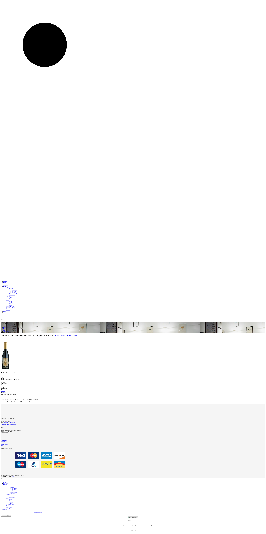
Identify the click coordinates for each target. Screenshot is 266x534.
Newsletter (5, 285)
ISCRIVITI (133, 530)
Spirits (7, 300)
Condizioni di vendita (5, 443)
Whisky (10, 301)
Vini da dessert (12, 295)
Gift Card (8, 310)
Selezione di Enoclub (10, 307)
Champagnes (12, 298)
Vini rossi (14, 292)
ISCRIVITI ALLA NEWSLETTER (8, 424)
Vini (7, 287)
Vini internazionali (13, 293)
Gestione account (4, 444)
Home (4, 327)
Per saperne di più (38, 512)
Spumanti (11, 297)
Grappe (10, 302)
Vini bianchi (14, 290)
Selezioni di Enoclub (66, 335)
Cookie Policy (4, 441)
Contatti (5, 311)
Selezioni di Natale (10, 306)
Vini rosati (14, 291)
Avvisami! (3, 391)
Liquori (10, 305)
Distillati (11, 303)
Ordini (2, 445)
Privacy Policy (4, 440)
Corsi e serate (9, 308)
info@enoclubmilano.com (9, 422)
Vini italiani (11, 288)
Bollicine (8, 296)
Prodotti (5, 286)
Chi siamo (5, 281)
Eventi (4, 282)
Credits (12, 476)
